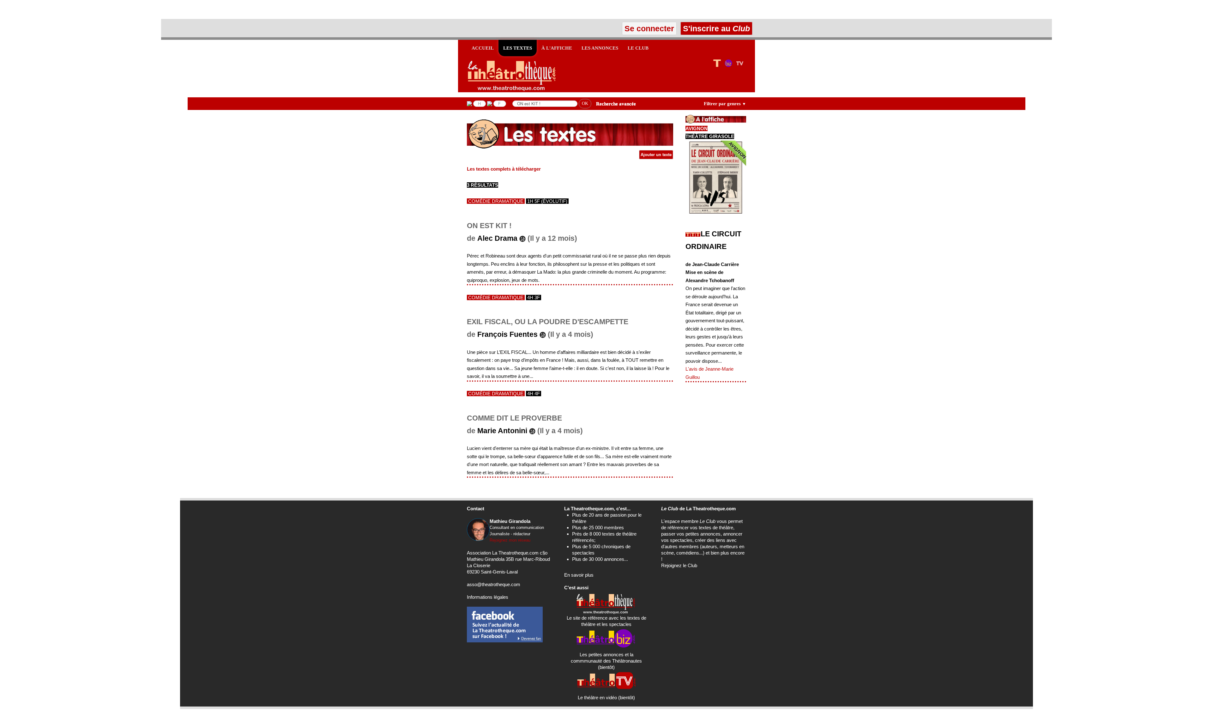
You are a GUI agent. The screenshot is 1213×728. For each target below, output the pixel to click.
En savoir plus (579, 575)
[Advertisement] (74, 9)
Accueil (483, 48)
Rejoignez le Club (679, 565)
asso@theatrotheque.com (493, 584)
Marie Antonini (502, 431)
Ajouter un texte (656, 154)
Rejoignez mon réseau (510, 540)
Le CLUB (638, 48)
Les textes (517, 48)
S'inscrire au (715, 28)
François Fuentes (507, 334)
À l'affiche (556, 48)
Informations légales (487, 597)
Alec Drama (497, 238)
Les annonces (600, 48)
